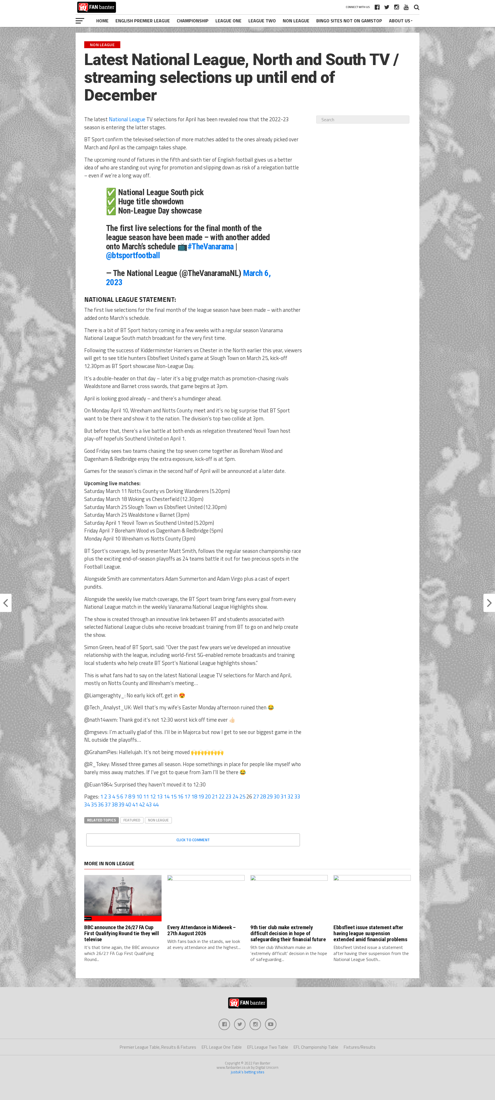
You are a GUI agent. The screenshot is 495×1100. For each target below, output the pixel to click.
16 (180, 796)
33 (297, 796)
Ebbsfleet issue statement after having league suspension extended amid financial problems (370, 933)
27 (256, 796)
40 (128, 804)
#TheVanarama (211, 246)
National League (127, 119)
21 (215, 796)
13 (160, 796)
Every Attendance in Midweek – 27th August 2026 (201, 930)
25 (242, 796)
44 (156, 804)
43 (149, 804)
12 (153, 796)
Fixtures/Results (360, 1047)
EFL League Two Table (267, 1047)
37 (108, 804)
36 (101, 804)
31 (283, 796)
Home (102, 20)
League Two (262, 20)
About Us (399, 20)
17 (187, 796)
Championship (193, 20)
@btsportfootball (133, 255)
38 (114, 804)
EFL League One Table (222, 1047)
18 (194, 796)
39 (121, 804)
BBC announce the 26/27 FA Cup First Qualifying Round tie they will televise (121, 933)
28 (263, 796)
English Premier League (142, 20)
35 (94, 804)
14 (167, 796)
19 (201, 796)
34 (87, 804)
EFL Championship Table (316, 1047)
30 (277, 796)
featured (131, 820)
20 (208, 796)
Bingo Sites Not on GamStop (349, 20)
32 (290, 796)
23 (228, 796)
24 (235, 796)
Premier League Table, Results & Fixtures (158, 1047)
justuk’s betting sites (247, 1072)
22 (222, 796)
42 (142, 804)
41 (135, 804)
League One (228, 20)
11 (146, 796)
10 (139, 796)
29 (270, 796)
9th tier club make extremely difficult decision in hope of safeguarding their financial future (288, 933)
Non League (296, 20)
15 (173, 796)
